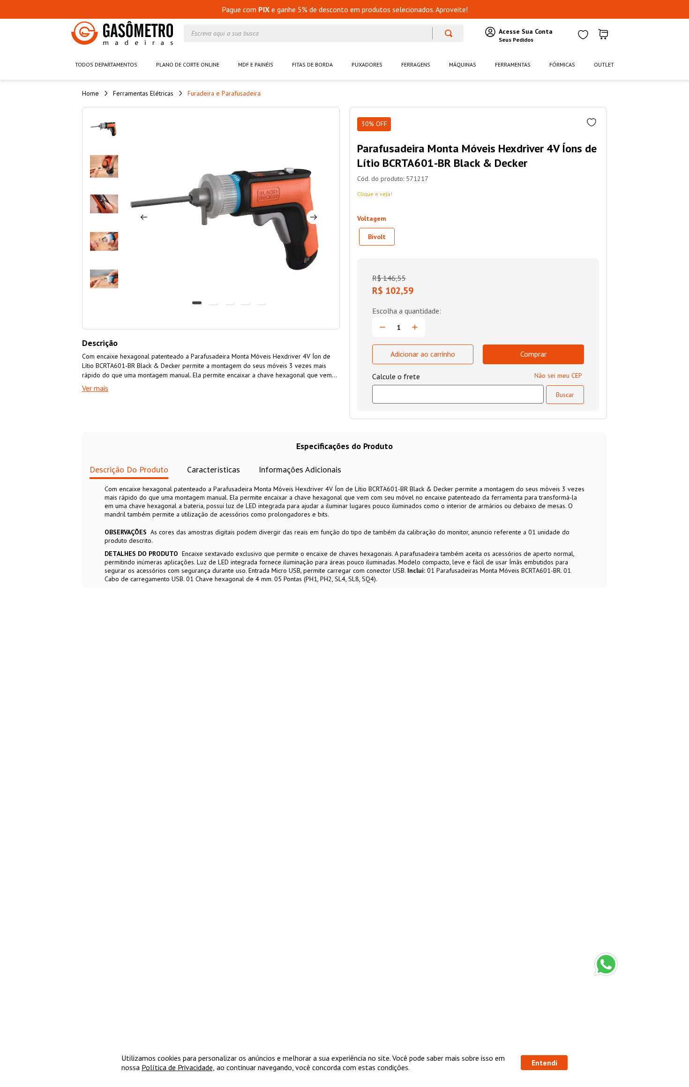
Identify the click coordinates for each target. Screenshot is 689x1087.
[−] (382, 327)
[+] (414, 327)
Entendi (544, 1062)
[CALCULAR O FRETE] (565, 394)
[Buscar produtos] (444, 33)
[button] (377, 236)
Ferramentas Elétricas (143, 93)
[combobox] (324, 33)
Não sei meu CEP (558, 375)
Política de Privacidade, (178, 1067)
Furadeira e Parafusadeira (224, 93)
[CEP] (458, 388)
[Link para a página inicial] (90, 93)
